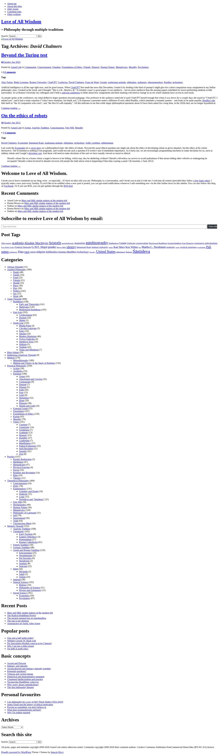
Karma (16, 416)
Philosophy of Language (24, 512)
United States (105, 251)
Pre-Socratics (25, 558)
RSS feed (68, 186)
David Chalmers (76, 82)
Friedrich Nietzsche (23, 247)
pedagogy (142, 82)
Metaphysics (122, 67)
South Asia (18, 323)
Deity (15, 486)
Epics (21, 331)
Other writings (14, 14)
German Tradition (21, 547)
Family (16, 275)
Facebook (8, 186)
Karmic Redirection (22, 459)
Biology (23, 585)
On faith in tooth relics (17, 648)
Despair (22, 384)
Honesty (95, 67)
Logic (22, 496)
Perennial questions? (16, 671)
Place (15, 285)
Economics (24, 595)
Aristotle (55, 243)
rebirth (33, 252)
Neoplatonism (25, 555)
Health (16, 283)
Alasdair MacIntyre (36, 243)
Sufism (22, 577)
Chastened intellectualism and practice (25, 679)
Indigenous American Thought (21, 355)
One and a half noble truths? (20, 638)
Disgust (22, 387)
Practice (11, 456)
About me (12, 3)
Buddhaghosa (113, 243)
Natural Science (20, 582)
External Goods (20, 408)
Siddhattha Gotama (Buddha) (61, 251)
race (26, 251)
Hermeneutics (19, 504)
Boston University (37, 82)
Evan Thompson (188, 243)
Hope (21, 400)
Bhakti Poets (25, 325)
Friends (86, 67)
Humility (23, 438)
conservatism (142, 243)
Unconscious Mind (22, 523)
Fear (21, 392)
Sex (15, 293)
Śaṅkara (129, 252)
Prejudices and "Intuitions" (31, 499)
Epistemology (19, 488)
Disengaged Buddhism (158, 243)
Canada (122, 243)
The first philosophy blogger (20, 687)
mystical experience (188, 247)
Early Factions (26, 534)
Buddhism (18, 301)
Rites (15, 475)
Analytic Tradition (40, 127)
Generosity (24, 427)
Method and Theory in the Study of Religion (34, 363)
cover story (36, 148)
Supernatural (19, 518)
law (140, 247)
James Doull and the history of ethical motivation (30, 704)
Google (103, 82)
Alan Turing (7, 82)
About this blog (14, 6)
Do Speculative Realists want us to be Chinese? (29, 643)
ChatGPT (52, 82)
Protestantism (25, 539)
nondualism (201, 247)
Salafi (21, 574)
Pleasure (23, 403)
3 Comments (9, 72)
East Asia (17, 312)
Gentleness (24, 430)
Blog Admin (13, 352)
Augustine (79, 243)
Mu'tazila (23, 571)
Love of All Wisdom (21, 21)
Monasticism (19, 464)
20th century (6, 243)
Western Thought (15, 526)
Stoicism (23, 566)
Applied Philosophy (16, 269)
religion (40, 251)
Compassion (30, 67)
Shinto (22, 320)
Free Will (69, 127)
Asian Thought (14, 299)
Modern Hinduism (27, 336)
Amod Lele (16, 67)
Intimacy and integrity (17, 666)
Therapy (17, 478)
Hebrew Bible (61, 247)
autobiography (97, 243)
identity (71, 247)
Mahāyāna (24, 307)
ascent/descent (68, 243)
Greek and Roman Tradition (26, 550)
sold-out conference (71, 92)
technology (178, 82)
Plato (21, 251)
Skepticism (24, 561)
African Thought (15, 267)
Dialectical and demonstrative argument (25, 676)
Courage (23, 424)
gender (52, 247)
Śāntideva (141, 251)
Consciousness (44, 67)
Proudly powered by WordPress (16, 752)
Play (15, 288)
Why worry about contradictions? (23, 684)
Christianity (18, 531)
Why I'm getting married (18, 712)
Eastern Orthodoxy (28, 537)
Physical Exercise (21, 467)
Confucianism (25, 315)
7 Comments (9, 133)
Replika (167, 82)
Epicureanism (25, 553)
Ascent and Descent (16, 663)
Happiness (24, 398)
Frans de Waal (92, 82)
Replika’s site (208, 100)
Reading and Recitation (24, 472)
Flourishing (18, 411)
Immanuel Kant (36, 143)
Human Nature (108, 67)
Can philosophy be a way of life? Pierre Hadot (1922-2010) (35, 702)
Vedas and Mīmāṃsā (29, 349)
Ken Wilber (131, 247)
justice (111, 247)
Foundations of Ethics (72, 67)
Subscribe (213, 226)
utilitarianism (107, 143)
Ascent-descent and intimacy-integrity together (29, 668)
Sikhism (23, 344)
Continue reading (10, 108)
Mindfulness (25, 443)
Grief (21, 395)
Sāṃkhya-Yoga (26, 341)
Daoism (22, 317)
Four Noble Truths (7, 247)
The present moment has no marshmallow (26, 618)
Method (10, 357)
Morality (133, 67)
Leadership (24, 440)
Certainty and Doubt (28, 491)
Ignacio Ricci (57, 752)
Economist (23, 143)
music (178, 247)
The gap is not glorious (18, 621)
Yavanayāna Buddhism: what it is (23, 682)
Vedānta (23, 347)
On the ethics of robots (24, 115)
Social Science (20, 593)
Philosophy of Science (29, 587)
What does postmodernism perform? (24, 710)
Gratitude (23, 432)
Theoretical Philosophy (18, 480)
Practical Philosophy (16, 365)
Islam (15, 569)
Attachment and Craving (30, 379)
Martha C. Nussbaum (154, 247)
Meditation (18, 462)
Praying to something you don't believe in (26, 707)
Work (15, 296)
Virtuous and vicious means (20, 674)
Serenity (23, 451)
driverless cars (35, 153)
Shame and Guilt (27, 406)
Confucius (62, 82)
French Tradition (21, 545)
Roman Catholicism (28, 542)
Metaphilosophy (20, 360)
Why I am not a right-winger (20, 646)
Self (15, 515)
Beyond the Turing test (24, 55)
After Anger (12, 9)
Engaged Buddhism (174, 243)
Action (27, 127)
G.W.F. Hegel (39, 247)
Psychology (143, 67)
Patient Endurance (27, 446)
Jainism (22, 333)
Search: (4, 36)
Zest (21, 454)
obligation (131, 82)
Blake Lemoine (21, 82)
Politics (16, 291)
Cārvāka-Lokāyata (27, 328)
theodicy (92, 252)
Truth (15, 520)
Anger (22, 376)
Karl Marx (119, 247)
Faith (21, 390)
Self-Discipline (26, 448)
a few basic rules (201, 180)
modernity (170, 247)
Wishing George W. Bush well (21, 640)
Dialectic (23, 494)
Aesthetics (18, 371)
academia (18, 243)
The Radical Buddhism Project (21, 615)
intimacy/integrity (100, 247)
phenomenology (155, 82)
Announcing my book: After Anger (23, 623)
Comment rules (14, 11)
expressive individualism (205, 243)
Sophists (23, 563)
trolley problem (93, 143)
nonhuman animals (117, 82)
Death (16, 272)
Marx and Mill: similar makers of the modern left (44, 200)
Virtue (16, 422)
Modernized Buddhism (30, 309)
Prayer (16, 470)
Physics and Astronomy (30, 590)
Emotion (56, 67)
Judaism (17, 579)
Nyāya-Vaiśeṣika (27, 339)
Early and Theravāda (29, 304)
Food (15, 277)
